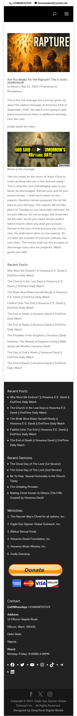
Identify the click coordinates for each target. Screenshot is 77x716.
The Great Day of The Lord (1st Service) (35, 463)
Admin (15, 86)
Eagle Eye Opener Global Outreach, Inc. (35, 524)
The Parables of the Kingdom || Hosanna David (36, 335)
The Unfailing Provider (24, 486)
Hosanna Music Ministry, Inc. (28, 546)
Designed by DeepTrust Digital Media (38, 710)
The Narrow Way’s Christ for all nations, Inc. (37, 516)
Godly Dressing (20, 553)
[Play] (38, 149)
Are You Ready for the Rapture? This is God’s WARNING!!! (37, 81)
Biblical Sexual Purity (23, 531)
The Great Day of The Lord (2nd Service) (36, 470)
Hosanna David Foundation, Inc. (30, 538)
